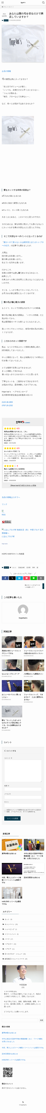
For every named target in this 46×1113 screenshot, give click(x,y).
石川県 (28, 567)
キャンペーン (11, 924)
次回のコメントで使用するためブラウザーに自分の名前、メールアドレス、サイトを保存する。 (24, 810)
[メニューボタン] (2, 2)
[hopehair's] (23, 2)
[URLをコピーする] (40, 578)
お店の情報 (6, 71)
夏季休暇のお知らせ (9, 1033)
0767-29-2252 (7, 405)
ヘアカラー (10, 944)
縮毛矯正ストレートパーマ (16, 959)
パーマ (9, 939)
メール (7, 794)
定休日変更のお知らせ (10, 1054)
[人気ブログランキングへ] (6, 523)
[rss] (23, 1102)
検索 (41, 1020)
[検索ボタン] (43, 2)
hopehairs (23, 618)
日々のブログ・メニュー (15, 954)
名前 (6, 786)
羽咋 (33, 567)
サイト (6, 802)
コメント (8, 758)
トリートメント (12, 934)
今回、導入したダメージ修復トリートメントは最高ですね (23, 1048)
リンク (4, 504)
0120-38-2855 (7, 402)
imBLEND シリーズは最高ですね (13, 1060)
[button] (5, 578)
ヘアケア (9, 949)
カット (6, 20)
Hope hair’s (5, 543)
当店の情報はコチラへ (11, 497)
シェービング (11, 929)
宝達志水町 (21, 567)
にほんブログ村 (8, 536)
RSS (3, 515)
